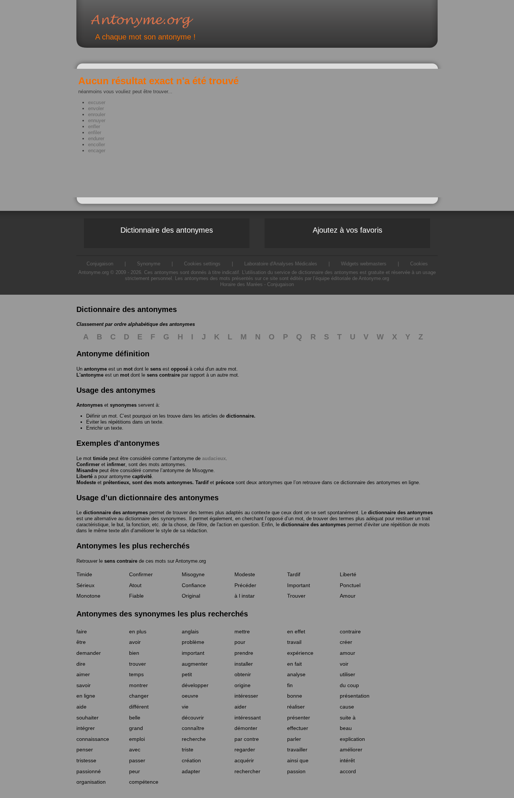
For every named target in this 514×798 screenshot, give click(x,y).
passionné (88, 771)
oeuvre (190, 696)
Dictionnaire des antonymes (166, 230)
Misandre (87, 470)
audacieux (214, 458)
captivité (142, 476)
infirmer (116, 464)
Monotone (88, 596)
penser (84, 750)
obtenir (242, 674)
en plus (137, 631)
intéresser (246, 696)
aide (81, 707)
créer (346, 642)
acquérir (244, 760)
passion (296, 771)
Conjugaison (280, 284)
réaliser (296, 707)
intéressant (247, 718)
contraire (350, 631)
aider (240, 707)
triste (187, 750)
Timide (84, 574)
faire (81, 631)
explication (352, 739)
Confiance (194, 585)
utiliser (347, 674)
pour (239, 642)
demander (88, 653)
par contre (246, 739)
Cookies (419, 264)
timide (100, 458)
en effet (296, 631)
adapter (191, 771)
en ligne (85, 696)
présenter (298, 718)
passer (137, 760)
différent (139, 707)
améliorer (351, 750)
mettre (242, 631)
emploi (137, 739)
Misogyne (202, 470)
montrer (138, 685)
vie (185, 707)
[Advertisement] (116, 181)
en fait (294, 664)
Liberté (84, 476)
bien (134, 653)
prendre (243, 653)
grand (136, 728)
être (81, 642)
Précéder (245, 585)
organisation (91, 782)
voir (344, 664)
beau (346, 728)
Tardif (201, 482)
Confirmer (88, 464)
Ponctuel (350, 585)
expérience (300, 653)
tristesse (86, 760)
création (191, 760)
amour (347, 653)
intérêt (347, 760)
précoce (225, 482)
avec (134, 750)
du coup (349, 685)
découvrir (193, 718)
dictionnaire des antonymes (115, 512)
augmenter (195, 664)
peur (134, 771)
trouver (137, 664)
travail (294, 642)
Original (191, 596)
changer (139, 696)
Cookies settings (202, 264)
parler (294, 739)
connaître (193, 728)
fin (290, 685)
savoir (83, 685)
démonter (245, 728)
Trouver (296, 596)
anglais (190, 631)
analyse (296, 674)
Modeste (86, 482)
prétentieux (116, 482)
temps (136, 674)
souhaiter (87, 718)
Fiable (136, 596)
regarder (244, 750)
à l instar (244, 596)
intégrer (85, 728)
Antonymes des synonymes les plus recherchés (162, 614)
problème (193, 642)
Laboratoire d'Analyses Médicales (280, 264)
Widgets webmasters (363, 264)
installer (243, 664)
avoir (135, 642)
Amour (348, 596)
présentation (355, 696)
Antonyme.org (153, 21)
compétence (143, 782)
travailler (297, 750)
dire (80, 664)
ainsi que (298, 760)
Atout (135, 585)
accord (348, 771)
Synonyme (148, 264)
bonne (294, 696)
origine (242, 685)
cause (347, 707)
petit (187, 674)
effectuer (297, 728)
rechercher (247, 771)
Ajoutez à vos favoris (347, 230)
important (193, 653)
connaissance (92, 739)
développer (195, 685)
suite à (348, 718)
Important (298, 585)
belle (134, 718)
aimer (83, 674)
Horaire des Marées (241, 284)
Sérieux (85, 585)
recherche (194, 739)
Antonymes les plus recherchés (133, 546)
